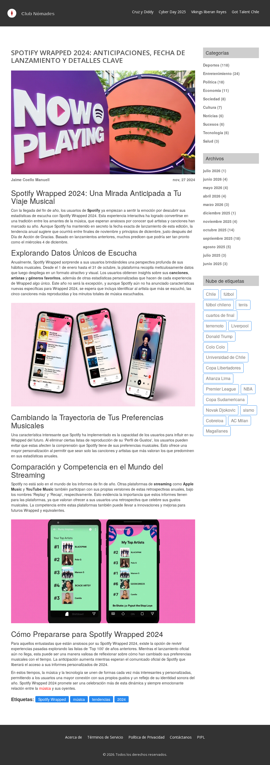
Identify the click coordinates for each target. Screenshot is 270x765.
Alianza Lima (218, 378)
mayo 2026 (215, 187)
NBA (248, 389)
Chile (211, 294)
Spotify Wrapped (52, 699)
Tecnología (216, 132)
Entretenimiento (221, 73)
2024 (121, 699)
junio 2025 (215, 263)
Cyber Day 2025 (172, 11)
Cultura (212, 107)
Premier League (221, 389)
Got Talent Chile (245, 11)
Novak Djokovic (220, 410)
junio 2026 (215, 179)
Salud (211, 141)
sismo (248, 410)
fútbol (229, 294)
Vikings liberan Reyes (208, 11)
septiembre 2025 (221, 238)
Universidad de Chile (225, 357)
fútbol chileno (218, 305)
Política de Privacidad (146, 737)
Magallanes (217, 431)
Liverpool (240, 326)
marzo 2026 (216, 204)
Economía (216, 90)
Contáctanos (181, 737)
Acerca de (73, 737)
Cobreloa (214, 420)
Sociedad (214, 98)
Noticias (213, 115)
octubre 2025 (218, 229)
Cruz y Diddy (142, 11)
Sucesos (213, 124)
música (45, 688)
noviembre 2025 (220, 221)
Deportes (216, 65)
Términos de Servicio (105, 737)
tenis (243, 305)
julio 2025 (214, 255)
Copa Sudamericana (225, 399)
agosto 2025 (217, 246)
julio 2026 (214, 170)
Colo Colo (215, 347)
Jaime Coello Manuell (30, 179)
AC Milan (239, 420)
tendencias (101, 699)
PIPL (201, 737)
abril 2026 (214, 196)
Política (213, 82)
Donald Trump (219, 336)
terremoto (215, 326)
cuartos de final (220, 315)
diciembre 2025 (219, 212)
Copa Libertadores (223, 368)
